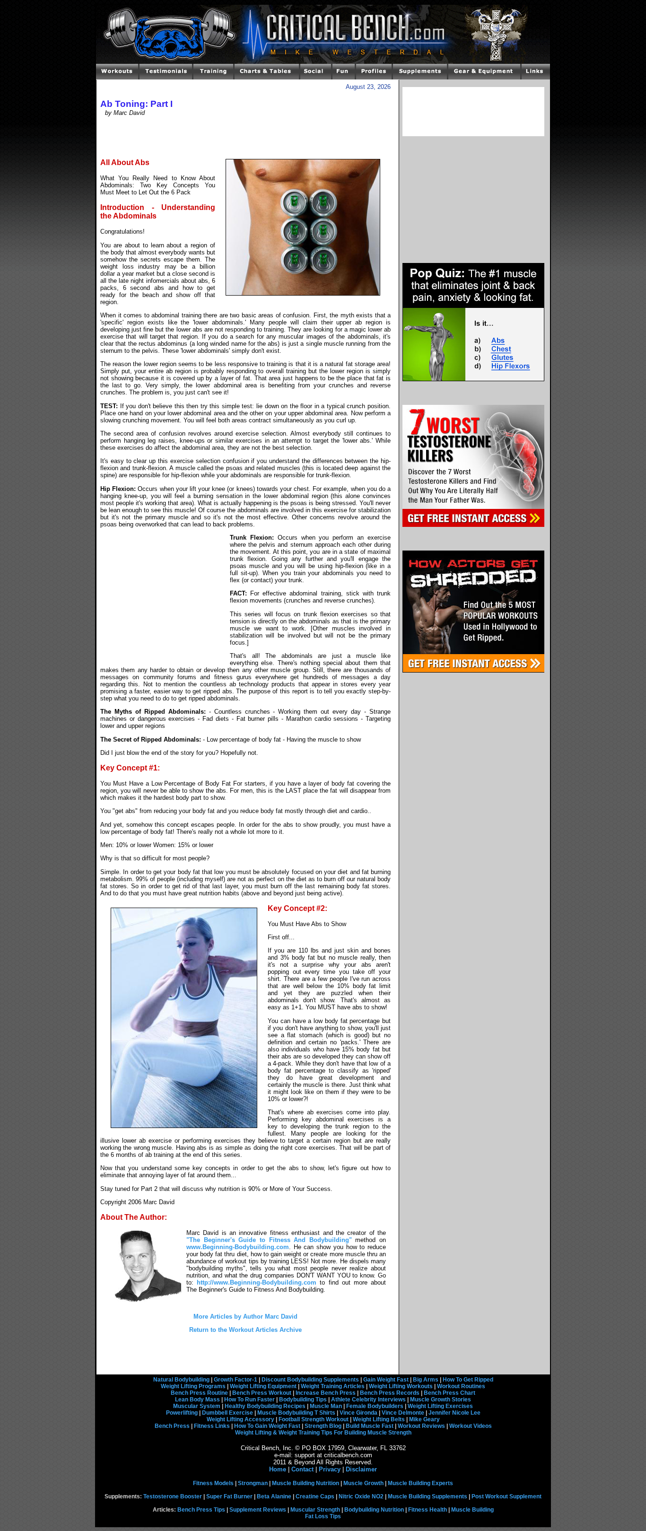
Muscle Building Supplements (427, 1496)
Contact (302, 1469)
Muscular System (196, 1406)
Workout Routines (461, 1386)
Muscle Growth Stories (440, 1399)
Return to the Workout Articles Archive (245, 1329)
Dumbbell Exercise (227, 1412)
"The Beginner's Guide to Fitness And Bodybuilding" (269, 1239)
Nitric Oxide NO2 (361, 1496)
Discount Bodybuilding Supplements (310, 1379)
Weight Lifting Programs (193, 1386)
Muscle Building (472, 1509)
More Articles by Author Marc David (245, 1316)
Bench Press (172, 1426)
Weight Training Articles (333, 1386)
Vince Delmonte (403, 1412)
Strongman (253, 1483)
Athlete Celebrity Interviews (368, 1399)
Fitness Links (212, 1426)
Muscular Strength (315, 1509)
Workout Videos (470, 1426)
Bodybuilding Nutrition (374, 1509)
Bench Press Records (389, 1393)
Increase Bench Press (326, 1393)
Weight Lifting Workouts (401, 1386)
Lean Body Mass (197, 1399)
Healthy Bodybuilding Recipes (265, 1406)
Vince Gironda (358, 1412)
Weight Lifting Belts (379, 1419)
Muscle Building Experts (420, 1483)
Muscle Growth (363, 1483)
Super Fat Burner (229, 1496)
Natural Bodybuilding (181, 1379)
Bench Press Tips (201, 1509)
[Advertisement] (245, 136)
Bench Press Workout (261, 1393)
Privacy (329, 1469)
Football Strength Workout (314, 1419)
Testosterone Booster (172, 1496)
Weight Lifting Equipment (263, 1386)
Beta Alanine (274, 1496)
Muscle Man (326, 1406)
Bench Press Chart (449, 1393)
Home (277, 1469)
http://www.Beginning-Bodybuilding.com (256, 1282)
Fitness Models (213, 1483)
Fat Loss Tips (323, 1516)
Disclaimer (361, 1469)
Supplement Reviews (257, 1509)
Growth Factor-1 (235, 1379)
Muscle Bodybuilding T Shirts (296, 1412)
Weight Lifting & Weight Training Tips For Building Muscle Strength (323, 1432)
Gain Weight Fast (386, 1379)
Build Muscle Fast (369, 1426)
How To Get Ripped (468, 1379)
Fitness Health (427, 1509)
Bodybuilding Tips (303, 1399)
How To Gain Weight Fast (267, 1426)
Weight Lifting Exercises (440, 1406)
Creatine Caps (315, 1496)
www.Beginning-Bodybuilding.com (237, 1247)
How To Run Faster (249, 1399)
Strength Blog (323, 1426)
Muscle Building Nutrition (305, 1483)
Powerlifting (182, 1412)
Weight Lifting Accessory (240, 1419)
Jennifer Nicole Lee (454, 1412)
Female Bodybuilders (374, 1406)
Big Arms (425, 1379)
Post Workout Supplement (506, 1496)
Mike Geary (424, 1419)
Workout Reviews (421, 1426)
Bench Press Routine (199, 1393)
